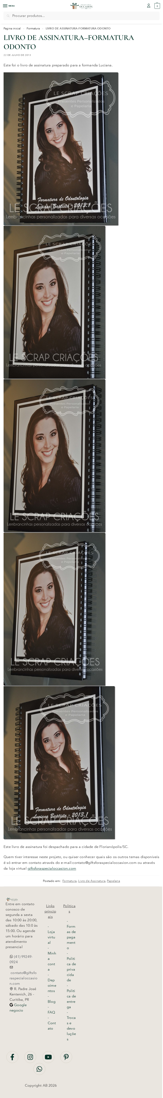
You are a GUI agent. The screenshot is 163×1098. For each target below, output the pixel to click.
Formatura (33, 28)
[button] (156, 6)
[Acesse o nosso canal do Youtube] (48, 1059)
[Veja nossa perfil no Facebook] (12, 1059)
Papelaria (113, 881)
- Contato (52, 1023)
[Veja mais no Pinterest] (66, 1059)
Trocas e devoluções (71, 1028)
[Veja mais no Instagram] (30, 1059)
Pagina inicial (12, 28)
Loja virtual (51, 937)
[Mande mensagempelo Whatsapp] (39, 1071)
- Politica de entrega (71, 996)
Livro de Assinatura (91, 881)
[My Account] (148, 6)
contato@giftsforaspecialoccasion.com (23, 978)
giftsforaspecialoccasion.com (52, 868)
